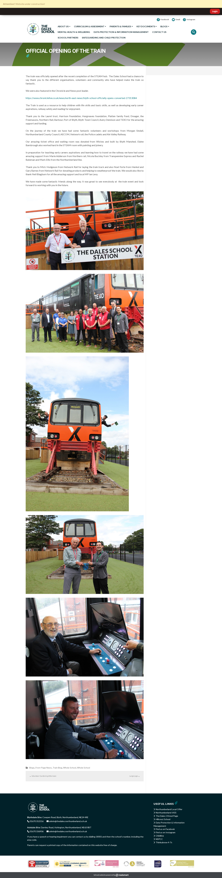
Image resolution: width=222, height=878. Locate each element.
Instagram (191, 19)
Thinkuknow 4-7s (164, 842)
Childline (160, 835)
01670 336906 (36, 831)
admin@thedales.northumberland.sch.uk (68, 821)
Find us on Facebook (165, 829)
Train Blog (57, 767)
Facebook (165, 19)
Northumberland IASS (166, 812)
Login (215, 11)
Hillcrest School (163, 819)
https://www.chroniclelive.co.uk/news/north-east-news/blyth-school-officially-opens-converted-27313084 (81, 98)
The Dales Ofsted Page (167, 816)
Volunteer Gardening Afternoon (42, 776)
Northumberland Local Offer (169, 809)
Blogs (32, 767)
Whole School (69, 767)
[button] (193, 32)
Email (178, 19)
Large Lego (134, 776)
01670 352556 (36, 821)
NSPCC (159, 839)
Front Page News (43, 767)
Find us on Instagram (165, 832)
